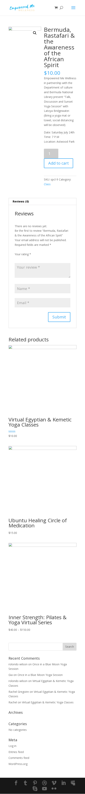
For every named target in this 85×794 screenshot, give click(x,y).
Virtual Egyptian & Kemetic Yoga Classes (48, 702)
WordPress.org (17, 764)
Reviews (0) (21, 201)
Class (47, 184)
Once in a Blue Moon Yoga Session (40, 675)
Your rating (23, 254)
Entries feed (16, 752)
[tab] (42, 201)
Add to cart (58, 163)
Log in (12, 746)
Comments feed (18, 758)
